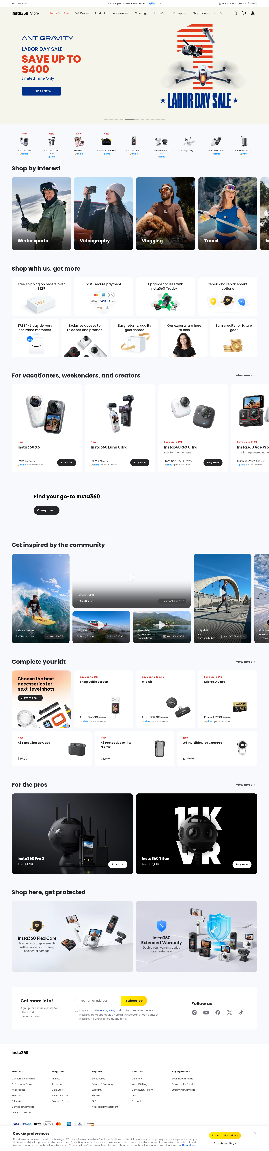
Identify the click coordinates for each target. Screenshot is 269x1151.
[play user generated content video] (131, 577)
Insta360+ (160, 13)
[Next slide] (255, 65)
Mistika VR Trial (60, 1095)
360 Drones (82, 13)
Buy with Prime (60, 1101)
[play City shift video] (222, 592)
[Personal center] (253, 13)
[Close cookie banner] (254, 1132)
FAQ (94, 1101)
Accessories (120, 13)
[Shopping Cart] (244, 13)
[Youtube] (206, 1012)
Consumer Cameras (23, 1078)
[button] (131, 3)
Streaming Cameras (183, 1089)
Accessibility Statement (105, 1106)
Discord (136, 1095)
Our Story (137, 1078)
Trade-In (57, 1084)
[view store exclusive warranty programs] (72, 936)
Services (16, 1095)
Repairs (96, 1095)
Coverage (141, 13)
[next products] (258, 427)
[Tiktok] (241, 1012)
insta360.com (19, 3)
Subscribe (134, 1001)
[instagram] (194, 1012)
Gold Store (57, 1089)
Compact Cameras (23, 1106)
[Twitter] (229, 1012)
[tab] (106, 118)
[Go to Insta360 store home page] (27, 13)
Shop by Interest (203, 13)
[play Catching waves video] (40, 592)
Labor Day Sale (59, 13)
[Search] (235, 13)
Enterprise (179, 13)
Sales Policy (98, 1078)
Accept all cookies (225, 1135)
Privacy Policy (107, 1010)
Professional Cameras (24, 1084)
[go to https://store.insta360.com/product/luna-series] (134, 65)
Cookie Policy (189, 1145)
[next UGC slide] (258, 592)
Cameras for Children (184, 1084)
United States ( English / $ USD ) (239, 3)
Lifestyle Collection (22, 1112)
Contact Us (138, 1101)
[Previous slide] (13, 65)
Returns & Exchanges (103, 1084)
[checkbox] (76, 1010)
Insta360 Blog (139, 1084)
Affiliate (56, 1078)
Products (101, 13)
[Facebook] (218, 1012)
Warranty (97, 1089)
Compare (45, 510)
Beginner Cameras (182, 1078)
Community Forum (142, 1089)
